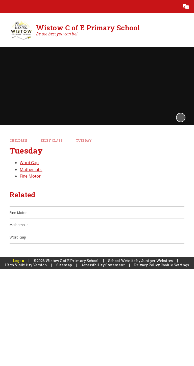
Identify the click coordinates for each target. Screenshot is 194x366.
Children (18, 140)
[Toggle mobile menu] (6, 6)
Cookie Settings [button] (175, 265)
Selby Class (51, 140)
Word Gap (29, 162)
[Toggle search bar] (172, 6)
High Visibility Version (26, 265)
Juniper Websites (157, 260)
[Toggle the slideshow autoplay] (180, 117)
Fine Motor (30, 176)
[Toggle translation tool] (185, 6)
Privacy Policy (147, 265)
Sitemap (64, 265)
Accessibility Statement (103, 265)
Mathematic (31, 169)
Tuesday (84, 140)
